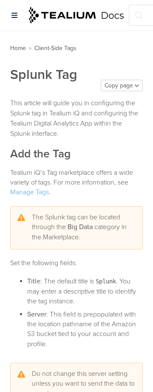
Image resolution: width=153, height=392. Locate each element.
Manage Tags (29, 192)
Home (18, 48)
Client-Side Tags (55, 48)
